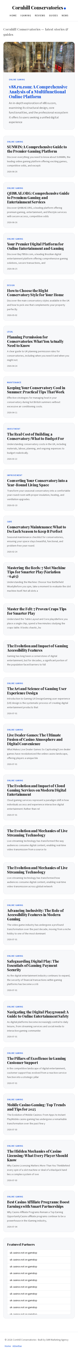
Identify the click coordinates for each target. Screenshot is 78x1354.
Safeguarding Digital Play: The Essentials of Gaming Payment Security (33, 965)
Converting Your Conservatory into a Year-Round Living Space (37, 482)
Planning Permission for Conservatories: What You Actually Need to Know (35, 341)
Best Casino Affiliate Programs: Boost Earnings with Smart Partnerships (38, 1204)
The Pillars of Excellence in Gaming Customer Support (36, 1060)
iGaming (25, 15)
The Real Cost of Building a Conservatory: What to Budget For (35, 436)
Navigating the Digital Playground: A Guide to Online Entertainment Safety (38, 1014)
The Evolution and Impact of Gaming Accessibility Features (37, 648)
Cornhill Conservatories (37, 7)
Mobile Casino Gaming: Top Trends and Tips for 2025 (36, 1106)
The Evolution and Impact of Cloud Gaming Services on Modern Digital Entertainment (36, 790)
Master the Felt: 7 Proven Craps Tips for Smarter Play (36, 611)
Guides (53, 15)
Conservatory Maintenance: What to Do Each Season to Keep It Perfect (36, 529)
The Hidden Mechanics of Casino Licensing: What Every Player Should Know (37, 1155)
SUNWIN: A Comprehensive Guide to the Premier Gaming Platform (37, 149)
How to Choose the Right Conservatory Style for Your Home (35, 292)
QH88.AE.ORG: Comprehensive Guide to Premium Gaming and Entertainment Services (38, 197)
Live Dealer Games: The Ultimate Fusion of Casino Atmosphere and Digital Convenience (35, 739)
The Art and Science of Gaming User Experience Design (36, 690)
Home (13, 15)
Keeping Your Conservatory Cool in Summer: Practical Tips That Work (36, 389)
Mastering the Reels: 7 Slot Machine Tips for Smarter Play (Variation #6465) (36, 572)
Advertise (17, 1346)
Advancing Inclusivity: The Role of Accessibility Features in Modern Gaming (35, 915)
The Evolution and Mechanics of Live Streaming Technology (37, 832)
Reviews (40, 15)
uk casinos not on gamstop (23, 1253)
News (65, 15)
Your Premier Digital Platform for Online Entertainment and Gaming (35, 246)
